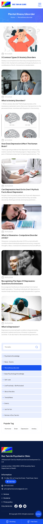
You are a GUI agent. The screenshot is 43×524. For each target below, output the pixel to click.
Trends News (8, 397)
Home (13, 17)
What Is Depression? (11, 327)
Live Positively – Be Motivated (14, 385)
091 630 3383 (9, 485)
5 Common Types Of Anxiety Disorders (19, 57)
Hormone (8, 429)
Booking (12, 521)
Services (6, 494)
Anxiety (34, 429)
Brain (16, 429)
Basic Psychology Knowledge (14, 374)
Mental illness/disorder (11, 368)
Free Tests (34, 521)
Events (6, 403)
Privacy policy (8, 502)
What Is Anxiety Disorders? (13, 100)
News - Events (9, 362)
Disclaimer (7, 498)
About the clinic (9, 391)
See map (12, 481)
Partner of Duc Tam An (11, 415)
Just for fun (8, 409)
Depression (24, 429)
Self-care (7, 380)
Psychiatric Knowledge (12, 356)
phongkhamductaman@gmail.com (16, 489)
